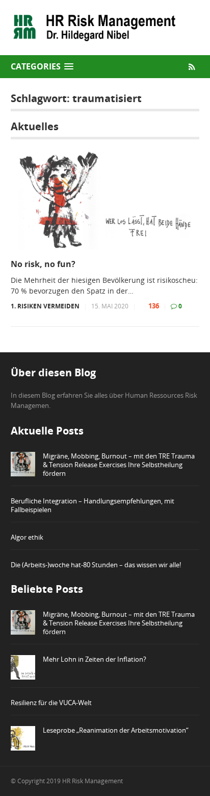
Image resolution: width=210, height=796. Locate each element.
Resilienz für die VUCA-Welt (51, 702)
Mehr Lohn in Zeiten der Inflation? (94, 659)
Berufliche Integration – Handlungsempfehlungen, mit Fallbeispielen (92, 505)
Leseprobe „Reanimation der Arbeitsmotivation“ (116, 730)
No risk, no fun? (43, 264)
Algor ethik (27, 537)
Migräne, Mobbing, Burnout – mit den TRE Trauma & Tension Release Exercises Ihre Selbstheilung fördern (119, 464)
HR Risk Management (92, 781)
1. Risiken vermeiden (45, 306)
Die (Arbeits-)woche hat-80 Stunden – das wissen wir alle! (96, 564)
